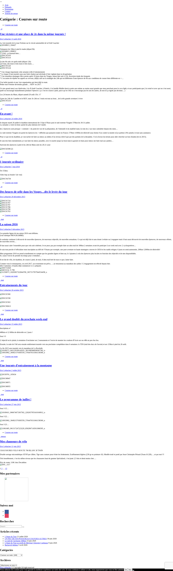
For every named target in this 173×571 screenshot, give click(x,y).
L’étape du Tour (11, 537)
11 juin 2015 (16, 446)
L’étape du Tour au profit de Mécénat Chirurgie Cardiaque (26, 543)
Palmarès (8, 7)
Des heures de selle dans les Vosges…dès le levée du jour (33, 191)
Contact (7, 11)
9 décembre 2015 (17, 229)
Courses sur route (11, 25)
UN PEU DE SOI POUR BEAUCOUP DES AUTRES (26, 539)
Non (130, 570)
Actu (6, 5)
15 (6, 469)
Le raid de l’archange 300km (15, 541)
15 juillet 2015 (16, 324)
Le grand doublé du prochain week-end (23, 319)
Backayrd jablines (11, 545)
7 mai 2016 (15, 167)
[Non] (133, 570)
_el (1, 29)
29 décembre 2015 (18, 197)
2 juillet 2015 (16, 370)
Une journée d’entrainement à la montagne (26, 365)
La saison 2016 (9, 224)
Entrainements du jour (14, 285)
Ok (126, 570)
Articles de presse (11, 13)
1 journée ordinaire (12, 161)
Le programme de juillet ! (15, 399)
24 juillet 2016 (16, 119)
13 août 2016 (16, 39)
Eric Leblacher (5, 39)
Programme (9, 9)
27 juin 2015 (16, 404)
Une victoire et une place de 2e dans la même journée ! (33, 34)
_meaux (3, 436)
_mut (2, 219)
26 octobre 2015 (17, 290)
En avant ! (6, 113)
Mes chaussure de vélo (13, 441)
